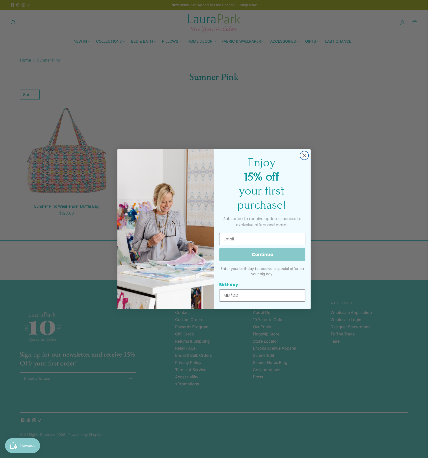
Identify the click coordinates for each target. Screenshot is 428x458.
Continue (262, 254)
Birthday (228, 285)
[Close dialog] (304, 155)
